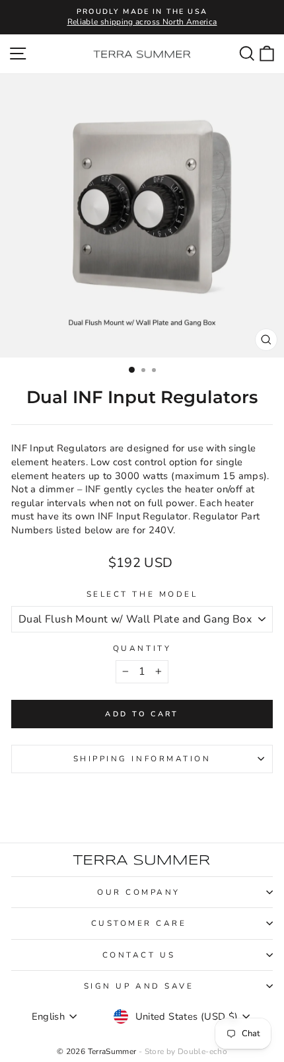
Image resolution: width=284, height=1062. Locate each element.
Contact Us (138, 955)
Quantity (142, 648)
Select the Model (142, 594)
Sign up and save (139, 986)
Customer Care (139, 923)
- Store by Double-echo (183, 1051)
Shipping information (142, 758)
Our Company (138, 892)
